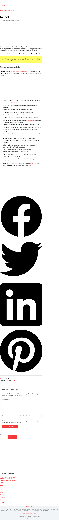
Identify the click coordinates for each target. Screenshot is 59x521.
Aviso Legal (29, 506)
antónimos (24, 71)
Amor (5, 105)
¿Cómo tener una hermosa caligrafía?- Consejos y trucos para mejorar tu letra (8, 478)
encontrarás (15, 71)
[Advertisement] (21, 33)
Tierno (2, 495)
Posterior (2, 502)
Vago (1, 492)
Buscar (2, 434)
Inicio (1, 10)
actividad (31, 120)
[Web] (35, 416)
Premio (2, 482)
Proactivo (3, 497)
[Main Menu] (3, 6)
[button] (21, 216)
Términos (7, 10)
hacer (32, 163)
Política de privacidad (29, 513)
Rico (1, 500)
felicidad (14, 102)
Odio (1, 485)
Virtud (2, 487)
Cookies (29, 519)
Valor (1, 490)
